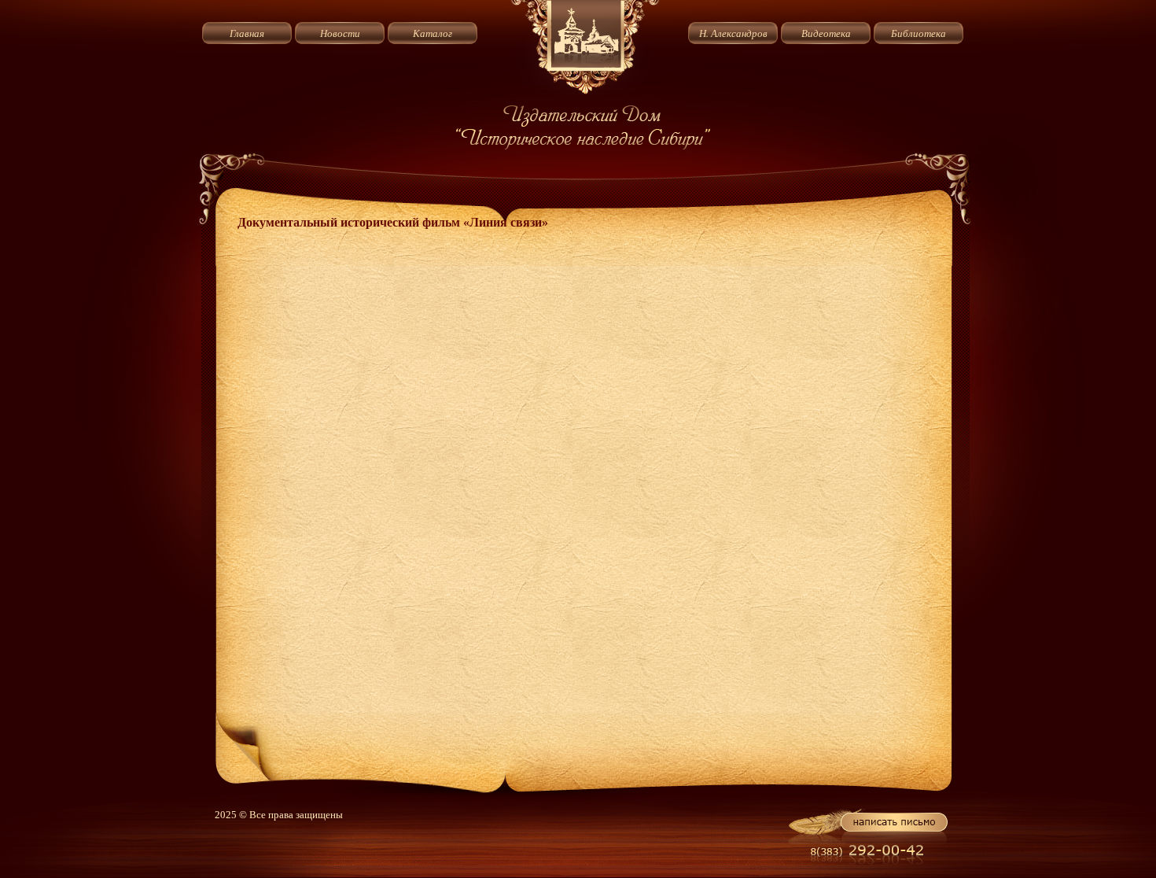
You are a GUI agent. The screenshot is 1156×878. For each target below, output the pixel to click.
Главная (247, 33)
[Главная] (585, 91)
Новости (340, 33)
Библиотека (918, 33)
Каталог (432, 33)
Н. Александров (733, 33)
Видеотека (826, 33)
